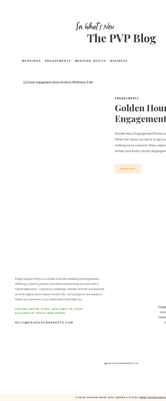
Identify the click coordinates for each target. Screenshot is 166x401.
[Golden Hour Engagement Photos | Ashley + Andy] (62, 137)
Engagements (127, 98)
